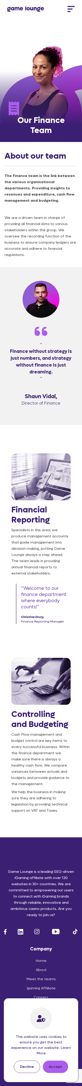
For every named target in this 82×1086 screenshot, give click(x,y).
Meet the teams (41, 979)
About (41, 969)
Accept (55, 1066)
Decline (27, 1066)
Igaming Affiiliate (41, 988)
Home (41, 960)
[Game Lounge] (25, 9)
